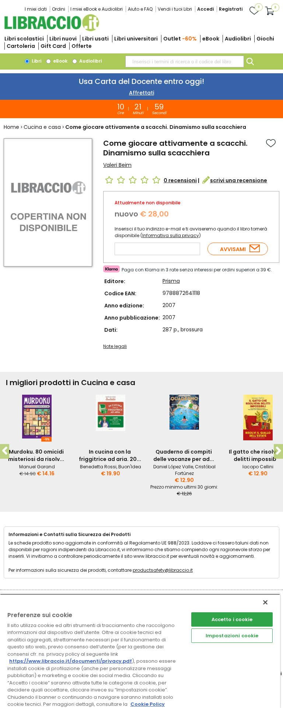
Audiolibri (238, 38)
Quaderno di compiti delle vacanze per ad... (183, 455)
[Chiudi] (265, 602)
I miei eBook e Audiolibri (96, 9)
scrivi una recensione (238, 180)
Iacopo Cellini (257, 467)
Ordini (58, 9)
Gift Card (53, 46)
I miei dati (36, 9)
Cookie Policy (147, 704)
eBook (210, 38)
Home (11, 127)
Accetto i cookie (232, 619)
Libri (36, 61)
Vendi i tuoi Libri (175, 9)
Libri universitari (136, 38)
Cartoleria (21, 46)
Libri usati (95, 38)
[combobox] (184, 61)
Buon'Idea (129, 467)
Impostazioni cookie (232, 635)
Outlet (180, 38)
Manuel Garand (37, 467)
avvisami (233, 249)
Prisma (171, 281)
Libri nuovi (63, 38)
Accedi (205, 9)
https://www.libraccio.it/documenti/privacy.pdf (70, 661)
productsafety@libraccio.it (163, 570)
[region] (140, 651)
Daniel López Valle (173, 467)
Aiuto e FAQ (140, 9)
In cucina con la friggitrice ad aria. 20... (110, 455)
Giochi (265, 38)
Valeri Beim (117, 165)
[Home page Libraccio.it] (51, 30)
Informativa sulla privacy (170, 235)
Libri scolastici (24, 38)
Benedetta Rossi (98, 467)
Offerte (81, 46)
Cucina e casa (42, 127)
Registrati (230, 9)
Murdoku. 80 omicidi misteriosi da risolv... (36, 455)
